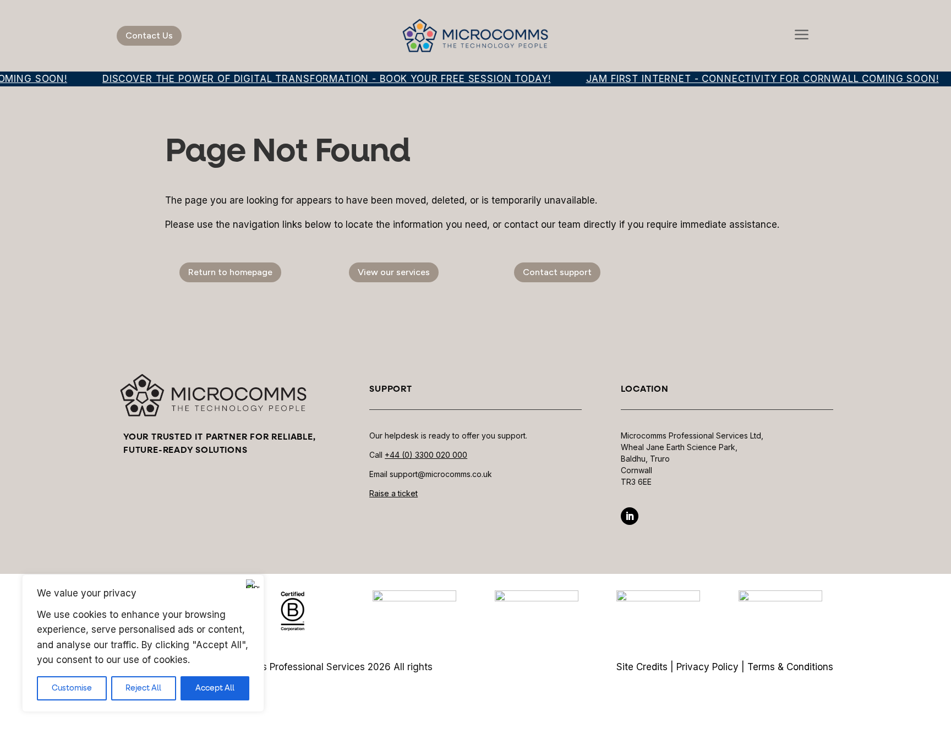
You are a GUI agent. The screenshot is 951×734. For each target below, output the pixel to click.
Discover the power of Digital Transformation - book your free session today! (316, 78)
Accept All (214, 688)
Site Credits (642, 666)
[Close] (252, 583)
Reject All (143, 688)
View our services (394, 272)
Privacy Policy (707, 666)
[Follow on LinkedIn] (629, 516)
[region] (143, 643)
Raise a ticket (393, 493)
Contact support (557, 272)
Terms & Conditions (790, 666)
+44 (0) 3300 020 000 (426, 454)
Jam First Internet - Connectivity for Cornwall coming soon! (752, 78)
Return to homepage (230, 272)
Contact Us (149, 35)
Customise (72, 688)
